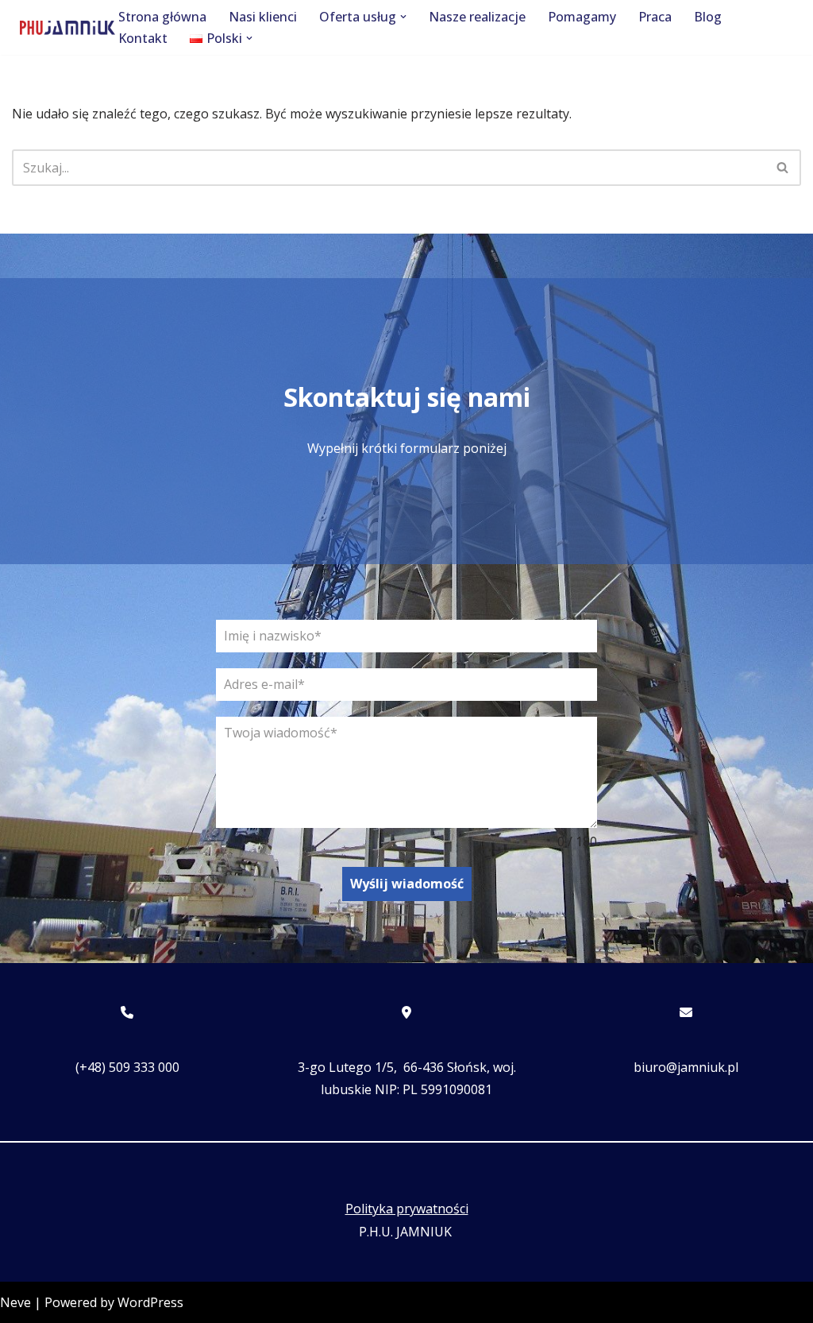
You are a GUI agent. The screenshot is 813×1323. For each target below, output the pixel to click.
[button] (403, 17)
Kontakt (143, 38)
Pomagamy (582, 16)
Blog (708, 16)
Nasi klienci (263, 16)
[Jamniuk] (67, 28)
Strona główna (162, 16)
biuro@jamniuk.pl (686, 1067)
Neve (15, 1302)
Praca (655, 16)
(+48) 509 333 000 (127, 1067)
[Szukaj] (783, 167)
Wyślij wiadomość (407, 883)
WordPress (150, 1302)
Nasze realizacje (477, 16)
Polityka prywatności (406, 1208)
